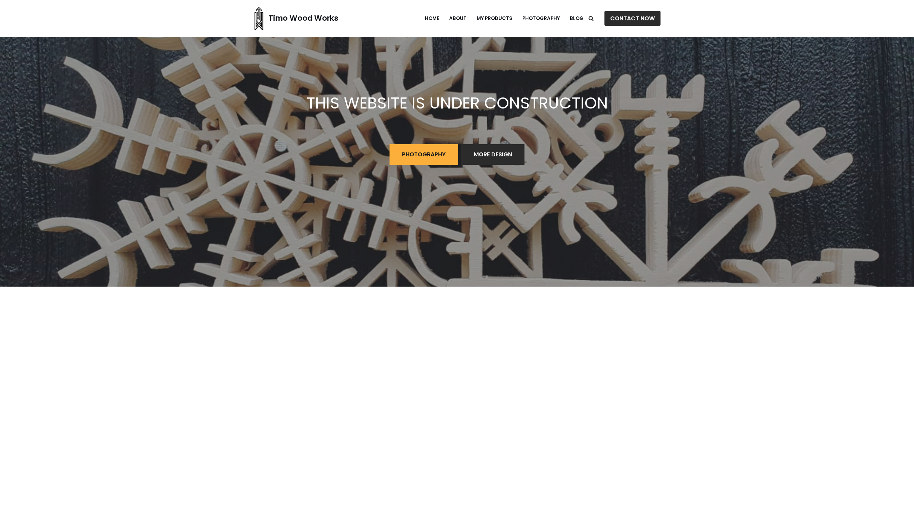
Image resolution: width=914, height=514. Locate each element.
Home (432, 18)
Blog (576, 18)
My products (494, 18)
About (458, 18)
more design (493, 154)
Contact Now (632, 18)
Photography (541, 18)
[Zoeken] (591, 18)
